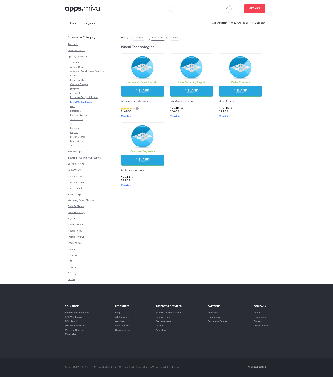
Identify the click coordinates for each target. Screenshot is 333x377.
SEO (70, 261)
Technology (214, 316)
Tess (72, 124)
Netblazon (75, 111)
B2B (70, 145)
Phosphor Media (78, 115)
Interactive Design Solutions (84, 97)
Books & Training (76, 164)
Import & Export (75, 194)
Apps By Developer (77, 56)
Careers (258, 321)
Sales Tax (72, 255)
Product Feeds (75, 231)
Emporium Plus (77, 80)
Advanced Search (76, 50)
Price (175, 38)
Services (72, 267)
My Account (241, 23)
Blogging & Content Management (84, 158)
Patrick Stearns (77, 137)
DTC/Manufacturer (75, 325)
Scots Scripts (76, 119)
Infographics (122, 325)
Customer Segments (132, 170)
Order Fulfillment (76, 206)
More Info (126, 116)
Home (73, 23)
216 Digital (75, 63)
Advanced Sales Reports (134, 101)
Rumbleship (76, 128)
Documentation (164, 321)
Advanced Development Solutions (87, 71)
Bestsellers (157, 38)
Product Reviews (76, 237)
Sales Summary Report (182, 101)
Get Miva (254, 8)
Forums (160, 325)
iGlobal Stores (77, 93)
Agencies (213, 312)
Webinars (120, 321)
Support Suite (163, 316)
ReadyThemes (75, 243)
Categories (88, 23)
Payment (72, 218)
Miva (72, 106)
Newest (139, 38)
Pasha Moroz (76, 141)
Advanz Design (77, 67)
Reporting (72, 249)
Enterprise (70, 334)
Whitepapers (122, 316)
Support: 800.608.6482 (168, 312)
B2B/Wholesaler (74, 316)
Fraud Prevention (76, 188)
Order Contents (227, 101)
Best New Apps (75, 152)
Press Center (261, 325)
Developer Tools (76, 176)
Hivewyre (74, 89)
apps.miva (82, 9)
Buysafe (74, 132)
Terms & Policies (257, 367)
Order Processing (76, 212)
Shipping (72, 273)
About (257, 312)
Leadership (260, 316)
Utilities (71, 279)
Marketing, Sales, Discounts (82, 200)
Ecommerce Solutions (77, 312)
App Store (161, 330)
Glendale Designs (79, 84)
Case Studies (122, 330)
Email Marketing (76, 182)
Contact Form (74, 170)
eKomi (73, 76)
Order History (219, 23)
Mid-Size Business (75, 330)
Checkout (260, 23)
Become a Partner (218, 321)
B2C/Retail (71, 321)
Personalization (75, 225)
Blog (117, 312)
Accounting (73, 44)
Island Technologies (81, 102)
